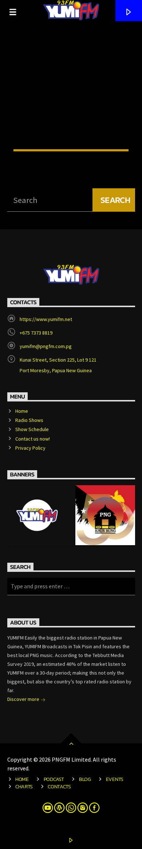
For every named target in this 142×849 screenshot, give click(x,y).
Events (114, 779)
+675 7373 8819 (36, 332)
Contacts (59, 786)
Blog (85, 779)
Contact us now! (32, 438)
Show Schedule (32, 429)
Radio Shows (29, 420)
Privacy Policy (30, 448)
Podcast (54, 779)
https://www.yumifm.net (46, 319)
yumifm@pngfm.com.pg (46, 346)
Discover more (23, 699)
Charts (24, 786)
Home (21, 411)
